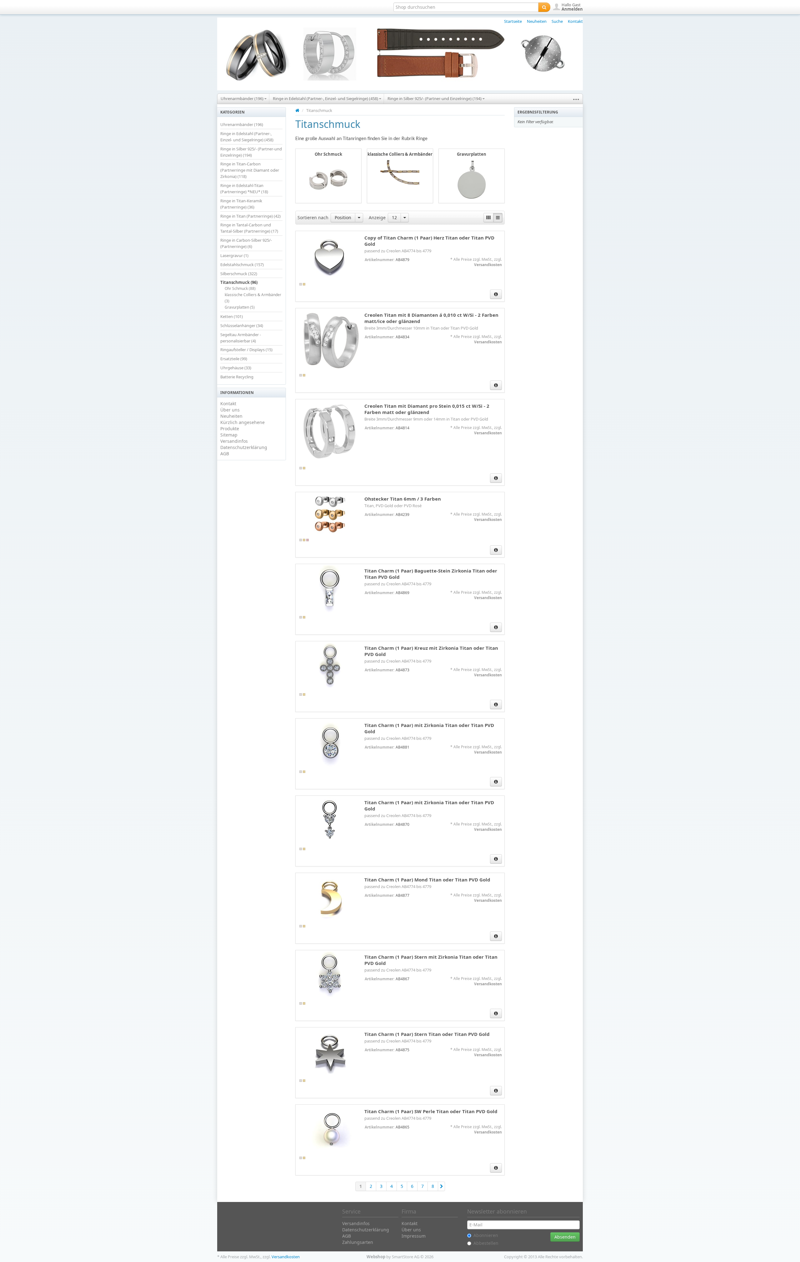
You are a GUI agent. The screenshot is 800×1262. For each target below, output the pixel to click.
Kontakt (575, 21)
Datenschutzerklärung (243, 447)
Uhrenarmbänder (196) (242, 98)
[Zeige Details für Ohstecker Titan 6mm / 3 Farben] (330, 514)
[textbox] (465, 7)
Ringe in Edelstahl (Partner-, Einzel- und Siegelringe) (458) (326, 98)
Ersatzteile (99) (233, 358)
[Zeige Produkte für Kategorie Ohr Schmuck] (328, 179)
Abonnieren (485, 1235)
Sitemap (229, 435)
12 (394, 217)
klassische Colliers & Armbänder (400, 154)
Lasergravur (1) (234, 255)
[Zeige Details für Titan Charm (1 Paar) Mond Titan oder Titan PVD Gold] (330, 897)
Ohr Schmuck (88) (240, 288)
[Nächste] (441, 1186)
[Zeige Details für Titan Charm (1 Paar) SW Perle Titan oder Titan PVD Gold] (330, 1129)
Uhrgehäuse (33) (235, 368)
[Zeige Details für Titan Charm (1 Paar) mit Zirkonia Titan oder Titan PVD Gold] (330, 743)
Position (343, 217)
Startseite (513, 21)
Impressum (414, 1236)
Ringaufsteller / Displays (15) (246, 349)
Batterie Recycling (236, 377)
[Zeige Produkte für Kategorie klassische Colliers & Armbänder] (399, 172)
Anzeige (377, 217)
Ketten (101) (231, 316)
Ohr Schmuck (328, 154)
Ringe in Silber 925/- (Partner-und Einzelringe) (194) (435, 98)
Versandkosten (488, 264)
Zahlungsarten (357, 1242)
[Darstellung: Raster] (488, 217)
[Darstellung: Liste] (497, 217)
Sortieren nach (313, 217)
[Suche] (544, 7)
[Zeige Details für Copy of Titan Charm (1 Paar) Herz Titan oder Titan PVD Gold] (330, 255)
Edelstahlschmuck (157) (242, 264)
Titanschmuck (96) (239, 282)
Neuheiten (537, 21)
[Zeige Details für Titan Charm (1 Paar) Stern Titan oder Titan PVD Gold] (330, 1052)
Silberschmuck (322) (238, 273)
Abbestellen (485, 1243)
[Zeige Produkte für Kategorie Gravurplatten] (471, 179)
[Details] (496, 294)
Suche (557, 21)
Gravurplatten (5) (240, 307)
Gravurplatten (471, 154)
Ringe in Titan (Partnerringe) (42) (250, 216)
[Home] (297, 110)
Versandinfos (234, 441)
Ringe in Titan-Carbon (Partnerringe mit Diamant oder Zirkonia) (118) (249, 170)
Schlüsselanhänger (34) (241, 325)
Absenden (565, 1237)
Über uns (230, 410)
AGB (224, 454)
